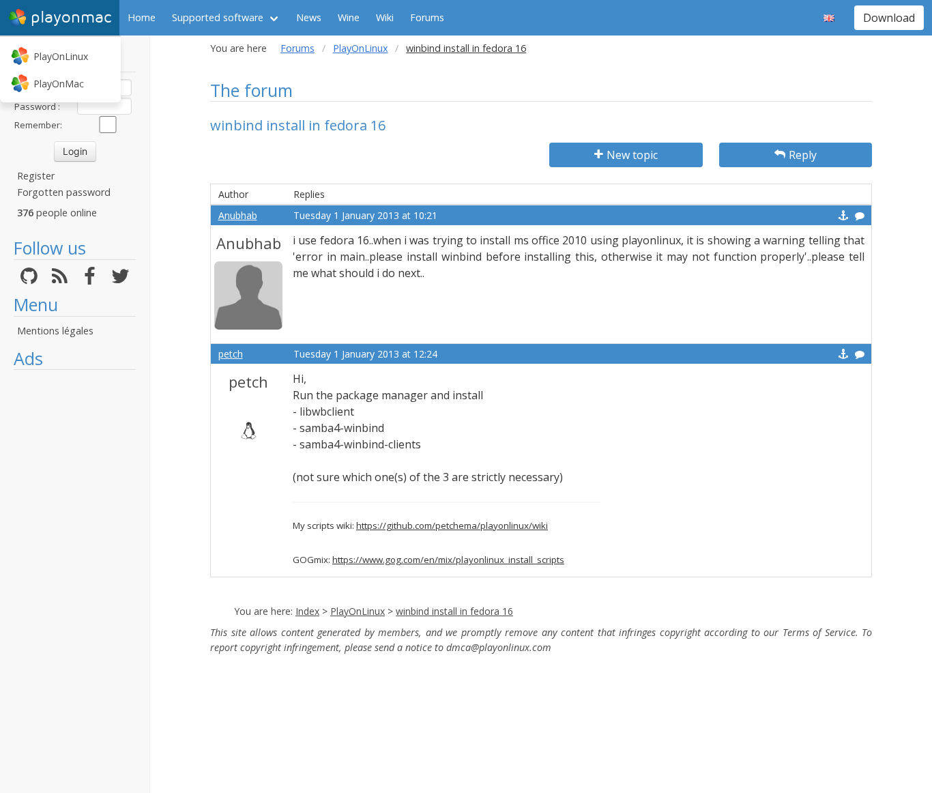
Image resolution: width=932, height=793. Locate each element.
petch (230, 353)
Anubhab (237, 215)
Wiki (385, 17)
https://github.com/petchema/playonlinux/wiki (452, 525)
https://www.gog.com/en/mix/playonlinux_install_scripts (448, 559)
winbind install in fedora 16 (454, 611)
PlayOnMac (58, 83)
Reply (803, 154)
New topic (632, 154)
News (308, 17)
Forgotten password (64, 192)
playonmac (71, 17)
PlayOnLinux (60, 56)
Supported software (217, 17)
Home (142, 17)
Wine (349, 17)
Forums (427, 17)
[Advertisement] (75, 581)
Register (36, 175)
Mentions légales (55, 330)
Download (889, 17)
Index (307, 611)
